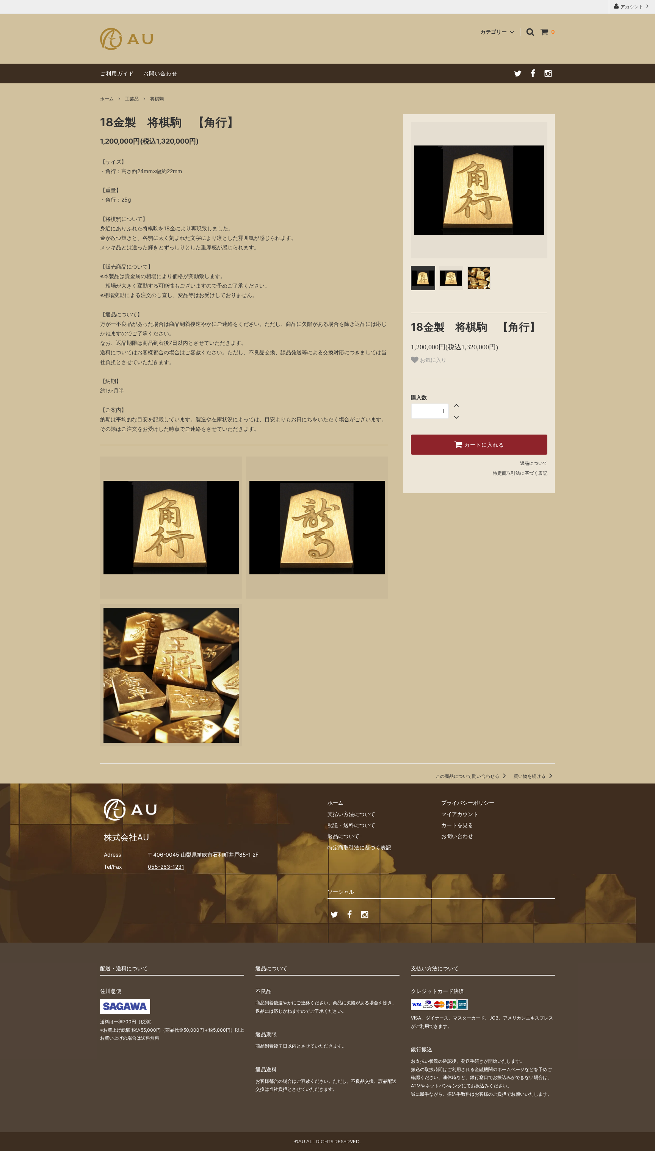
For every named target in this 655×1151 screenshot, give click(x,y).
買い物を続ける (530, 776)
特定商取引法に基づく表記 (520, 473)
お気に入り (432, 360)
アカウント (631, 6)
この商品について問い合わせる (468, 776)
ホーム (107, 99)
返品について (533, 463)
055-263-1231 (166, 866)
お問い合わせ (160, 73)
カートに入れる (483, 445)
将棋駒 (157, 99)
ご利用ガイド (117, 73)
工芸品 (132, 99)
